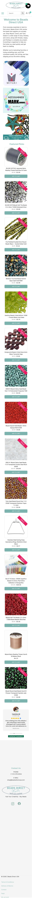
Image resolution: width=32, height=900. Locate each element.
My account (5, 897)
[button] (28, 5)
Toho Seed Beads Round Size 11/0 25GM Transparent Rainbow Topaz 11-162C (16, 503)
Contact (3, 889)
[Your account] (27, 13)
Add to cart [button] (16, 176)
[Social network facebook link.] (19, 802)
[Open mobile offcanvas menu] (2, 13)
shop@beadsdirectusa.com (16, 780)
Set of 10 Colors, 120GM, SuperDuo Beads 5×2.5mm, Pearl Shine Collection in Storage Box (16, 581)
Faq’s (3, 893)
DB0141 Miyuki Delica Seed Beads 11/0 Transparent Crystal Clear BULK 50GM (16, 464)
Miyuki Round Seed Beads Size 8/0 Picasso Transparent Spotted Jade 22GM (15, 693)
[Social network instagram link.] (12, 802)
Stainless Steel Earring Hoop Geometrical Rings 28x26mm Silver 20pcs (16, 542)
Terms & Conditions (7, 882)
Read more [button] (16, 728)
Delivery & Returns (7, 886)
